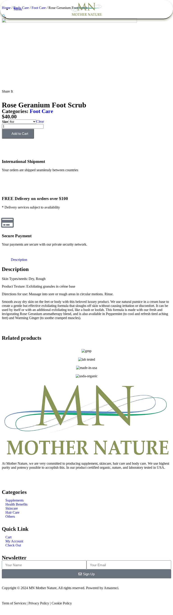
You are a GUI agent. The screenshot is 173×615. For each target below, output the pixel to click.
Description (19, 260)
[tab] (19, 260)
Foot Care (41, 111)
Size (5, 122)
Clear (40, 121)
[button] (3, 95)
